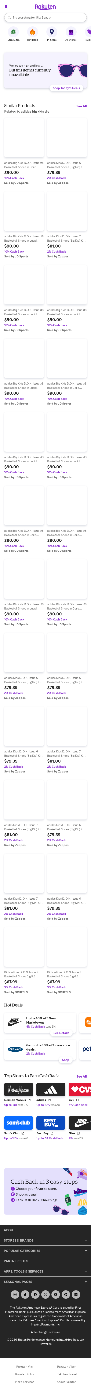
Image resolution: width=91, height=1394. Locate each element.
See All (81, 106)
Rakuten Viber (66, 1366)
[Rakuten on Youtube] (55, 1294)
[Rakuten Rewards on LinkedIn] (76, 1294)
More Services (24, 1381)
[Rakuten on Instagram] (15, 1294)
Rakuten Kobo (24, 1374)
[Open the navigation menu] (6, 6)
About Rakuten (66, 1381)
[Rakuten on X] (45, 1294)
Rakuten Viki (24, 1366)
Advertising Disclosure (45, 1332)
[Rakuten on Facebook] (35, 1294)
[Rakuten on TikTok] (25, 1294)
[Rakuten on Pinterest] (66, 1294)
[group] (24, 151)
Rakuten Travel (67, 1374)
